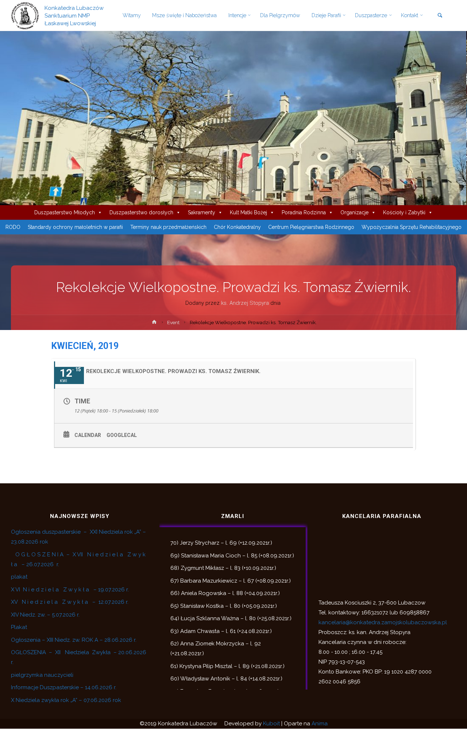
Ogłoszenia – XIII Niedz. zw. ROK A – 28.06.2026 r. (73, 640)
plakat (19, 576)
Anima (320, 723)
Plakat (19, 627)
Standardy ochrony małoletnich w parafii (75, 227)
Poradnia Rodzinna (304, 212)
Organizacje (354, 212)
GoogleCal (122, 435)
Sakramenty (201, 212)
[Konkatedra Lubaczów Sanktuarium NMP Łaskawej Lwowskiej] (25, 15)
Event (173, 322)
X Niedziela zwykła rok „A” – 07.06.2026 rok (66, 700)
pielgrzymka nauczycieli (42, 675)
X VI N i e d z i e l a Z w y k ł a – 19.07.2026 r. (70, 589)
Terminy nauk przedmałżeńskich (168, 227)
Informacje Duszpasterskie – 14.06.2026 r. (63, 687)
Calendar (87, 435)
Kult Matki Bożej (248, 212)
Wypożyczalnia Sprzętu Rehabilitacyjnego (412, 227)
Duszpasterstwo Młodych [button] (64, 212)
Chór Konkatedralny (237, 227)
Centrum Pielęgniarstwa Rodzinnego (311, 227)
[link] (440, 16)
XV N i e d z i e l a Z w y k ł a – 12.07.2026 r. (69, 602)
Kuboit (271, 723)
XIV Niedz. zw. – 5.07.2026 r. (45, 614)
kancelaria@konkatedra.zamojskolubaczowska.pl (383, 622)
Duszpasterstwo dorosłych (141, 212)
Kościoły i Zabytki (404, 212)
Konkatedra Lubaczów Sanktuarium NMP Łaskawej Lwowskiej (74, 15)
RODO (12, 227)
